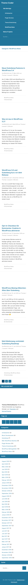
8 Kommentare (8, 268)
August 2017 (5, 528)
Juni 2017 (4, 533)
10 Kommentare (8, 375)
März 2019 (5, 477)
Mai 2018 (4, 504)
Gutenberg (7, 373)
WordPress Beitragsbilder (9, 449)
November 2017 (6, 520)
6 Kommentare (8, 206)
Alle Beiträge (7, 8)
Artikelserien (8, 13)
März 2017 (5, 541)
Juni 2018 (5, 501)
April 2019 (5, 475)
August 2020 (5, 461)
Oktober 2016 (6, 555)
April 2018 (5, 507)
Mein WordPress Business (9, 440)
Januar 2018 (5, 515)
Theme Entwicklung (10, 22)
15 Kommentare (8, 150)
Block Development (7, 435)
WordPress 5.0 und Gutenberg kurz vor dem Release (12, 172)
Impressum (14, 582)
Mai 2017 (4, 536)
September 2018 (7, 493)
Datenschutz (20, 580)
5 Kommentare (8, 99)
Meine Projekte (8, 32)
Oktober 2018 (6, 491)
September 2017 (7, 525)
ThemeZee (13, 409)
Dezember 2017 (6, 517)
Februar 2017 (5, 544)
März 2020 (5, 466)
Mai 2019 (4, 472)
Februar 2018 (6, 512)
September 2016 (7, 557)
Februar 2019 (6, 480)
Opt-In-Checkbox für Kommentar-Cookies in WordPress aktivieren (11, 228)
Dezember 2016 (6, 549)
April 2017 (5, 539)
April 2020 (5, 464)
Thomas (4, 75)
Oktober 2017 (6, 523)
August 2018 (5, 496)
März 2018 (5, 509)
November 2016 (6, 552)
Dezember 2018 (6, 485)
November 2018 (6, 488)
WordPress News (10, 27)
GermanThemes (6, 411)
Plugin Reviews (9, 18)
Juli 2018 (4, 499)
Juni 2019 (5, 469)
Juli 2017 (4, 531)
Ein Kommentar (8, 321)
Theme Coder (7, 3)
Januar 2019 (5, 483)
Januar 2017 (5, 547)
